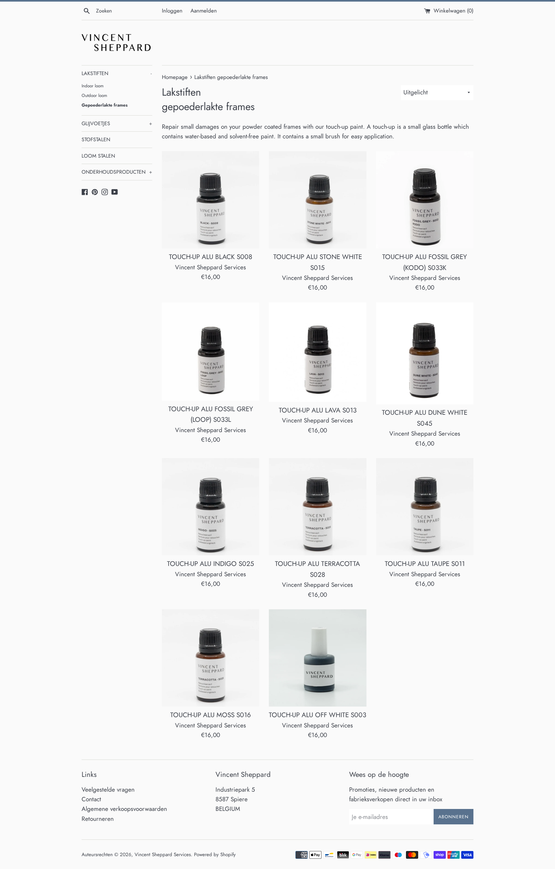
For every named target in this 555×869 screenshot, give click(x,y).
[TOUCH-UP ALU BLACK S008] (210, 199)
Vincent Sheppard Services (163, 854)
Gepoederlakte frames (105, 105)
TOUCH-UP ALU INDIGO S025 (210, 564)
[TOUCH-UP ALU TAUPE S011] (424, 506)
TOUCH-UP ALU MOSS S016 (210, 715)
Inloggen (172, 10)
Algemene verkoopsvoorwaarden (124, 808)
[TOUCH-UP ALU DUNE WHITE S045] (424, 353)
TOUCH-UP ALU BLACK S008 (210, 257)
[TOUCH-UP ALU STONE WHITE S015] (317, 199)
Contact (91, 799)
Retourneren (98, 818)
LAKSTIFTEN (117, 73)
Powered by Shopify (215, 854)
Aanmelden (203, 10)
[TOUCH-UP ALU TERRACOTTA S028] (317, 506)
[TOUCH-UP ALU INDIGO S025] (210, 506)
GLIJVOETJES (117, 123)
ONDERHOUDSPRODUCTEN (117, 172)
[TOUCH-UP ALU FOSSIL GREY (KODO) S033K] (424, 199)
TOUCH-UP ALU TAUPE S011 (425, 564)
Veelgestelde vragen (108, 789)
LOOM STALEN (98, 156)
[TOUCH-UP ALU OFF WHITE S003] (317, 658)
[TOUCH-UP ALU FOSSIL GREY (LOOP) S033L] (210, 351)
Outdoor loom (94, 95)
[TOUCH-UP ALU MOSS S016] (210, 658)
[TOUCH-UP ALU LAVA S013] (317, 352)
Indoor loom (93, 86)
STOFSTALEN (96, 139)
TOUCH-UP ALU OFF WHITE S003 (317, 715)
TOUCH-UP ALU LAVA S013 (318, 410)
